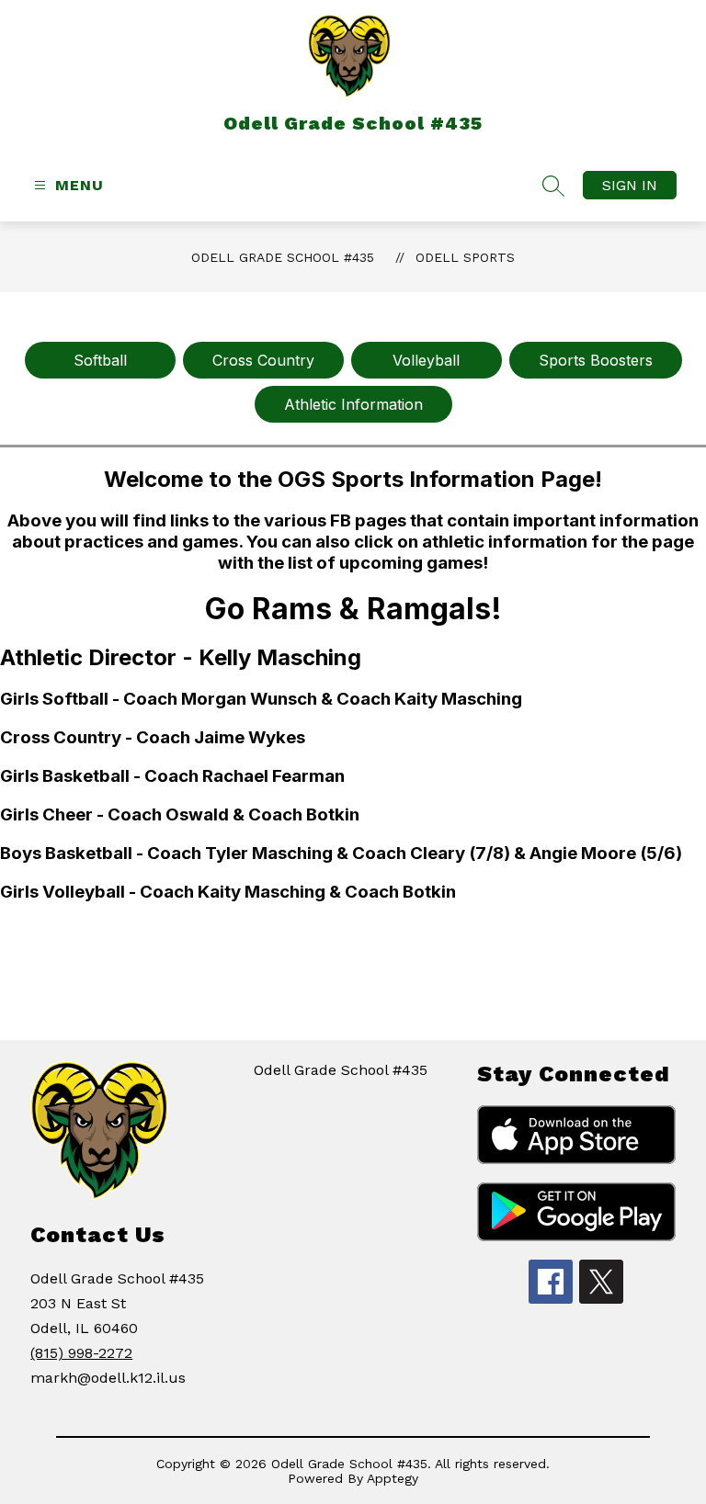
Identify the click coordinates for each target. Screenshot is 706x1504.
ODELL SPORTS (465, 257)
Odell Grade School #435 (282, 257)
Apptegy (392, 1478)
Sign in (629, 185)
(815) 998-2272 (81, 1353)
